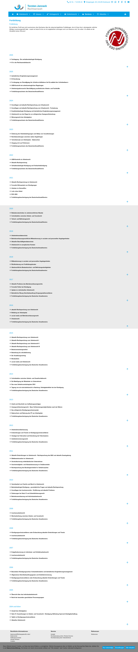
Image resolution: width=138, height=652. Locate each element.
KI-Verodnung (15, 79)
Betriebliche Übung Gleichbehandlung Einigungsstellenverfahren (31, 293)
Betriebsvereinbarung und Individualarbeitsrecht (26, 496)
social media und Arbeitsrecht (20, 362)
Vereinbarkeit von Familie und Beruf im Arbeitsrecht (27, 484)
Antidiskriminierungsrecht (19, 439)
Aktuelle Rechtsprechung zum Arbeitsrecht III (25, 346)
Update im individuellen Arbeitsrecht (22, 290)
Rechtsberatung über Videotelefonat (61, 637)
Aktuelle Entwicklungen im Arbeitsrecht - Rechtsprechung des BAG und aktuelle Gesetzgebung (41, 455)
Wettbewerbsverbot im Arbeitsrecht (22, 458)
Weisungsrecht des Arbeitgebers (21, 117)
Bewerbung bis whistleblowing (21, 352)
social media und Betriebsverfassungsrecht (24, 315)
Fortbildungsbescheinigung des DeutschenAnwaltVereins (29, 197)
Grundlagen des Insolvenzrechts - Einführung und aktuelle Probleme (33, 490)
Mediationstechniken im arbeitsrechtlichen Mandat (27, 213)
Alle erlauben (130, 647)
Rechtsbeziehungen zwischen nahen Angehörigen (27, 137)
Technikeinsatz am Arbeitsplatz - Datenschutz (25, 140)
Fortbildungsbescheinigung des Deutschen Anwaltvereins (29, 296)
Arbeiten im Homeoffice (18, 188)
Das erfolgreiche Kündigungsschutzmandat (24, 410)
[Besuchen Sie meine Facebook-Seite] (119, 2)
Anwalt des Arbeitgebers (19, 611)
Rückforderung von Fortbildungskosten (23, 264)
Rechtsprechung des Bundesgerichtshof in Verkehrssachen (29, 467)
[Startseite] (12, 14)
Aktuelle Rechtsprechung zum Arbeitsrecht (24, 337)
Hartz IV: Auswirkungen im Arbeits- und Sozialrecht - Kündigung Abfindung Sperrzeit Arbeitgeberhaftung (44, 614)
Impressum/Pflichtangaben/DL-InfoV (20, 634)
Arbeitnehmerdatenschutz (19, 235)
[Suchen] (125, 14)
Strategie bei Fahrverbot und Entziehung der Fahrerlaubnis (29, 436)
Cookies (12, 641)
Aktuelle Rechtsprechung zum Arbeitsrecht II (25, 343)
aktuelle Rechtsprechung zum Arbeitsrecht (24, 309)
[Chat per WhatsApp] (115, 2)
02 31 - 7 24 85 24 (75, 2)
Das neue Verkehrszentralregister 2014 (23, 384)
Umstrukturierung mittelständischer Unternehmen (26, 461)
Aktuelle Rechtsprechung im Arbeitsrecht (24, 182)
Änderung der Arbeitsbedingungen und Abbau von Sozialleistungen (32, 134)
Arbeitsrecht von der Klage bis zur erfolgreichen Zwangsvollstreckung (33, 114)
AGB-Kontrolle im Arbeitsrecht (20, 159)
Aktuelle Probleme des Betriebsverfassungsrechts (27, 284)
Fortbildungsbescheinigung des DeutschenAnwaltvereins (29, 248)
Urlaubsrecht (15, 318)
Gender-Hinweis (14, 639)
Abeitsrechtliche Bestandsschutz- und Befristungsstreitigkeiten (31, 267)
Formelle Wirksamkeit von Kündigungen (24, 185)
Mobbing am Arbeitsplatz (19, 312)
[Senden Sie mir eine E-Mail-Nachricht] (112, 2)
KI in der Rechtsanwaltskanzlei (21, 62)
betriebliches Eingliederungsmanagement (24, 76)
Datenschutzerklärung (13, 648)
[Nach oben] (127, 67)
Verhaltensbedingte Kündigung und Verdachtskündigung (29, 165)
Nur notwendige (108, 647)
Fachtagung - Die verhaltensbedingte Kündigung (26, 59)
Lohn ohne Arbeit (16, 191)
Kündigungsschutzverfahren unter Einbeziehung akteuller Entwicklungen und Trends (38, 578)
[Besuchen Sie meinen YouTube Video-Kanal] (128, 2)
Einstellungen (119, 647)
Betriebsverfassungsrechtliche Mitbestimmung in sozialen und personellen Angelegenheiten (40, 238)
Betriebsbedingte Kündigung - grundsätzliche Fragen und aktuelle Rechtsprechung (37, 487)
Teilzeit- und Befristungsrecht (20, 219)
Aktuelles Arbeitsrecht (18, 620)
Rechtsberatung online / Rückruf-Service (62, 636)
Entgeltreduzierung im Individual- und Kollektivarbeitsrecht (30, 552)
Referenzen (94, 634)
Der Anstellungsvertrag (18, 355)
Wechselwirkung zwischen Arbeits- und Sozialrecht (27, 516)
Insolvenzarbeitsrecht (18, 513)
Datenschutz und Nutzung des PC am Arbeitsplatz (27, 413)
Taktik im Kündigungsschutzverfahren (23, 617)
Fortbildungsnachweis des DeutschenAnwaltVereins (27, 91)
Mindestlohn (15, 359)
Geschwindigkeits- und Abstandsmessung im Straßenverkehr (30, 464)
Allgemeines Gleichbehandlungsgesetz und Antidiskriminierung (31, 575)
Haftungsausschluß (15, 637)
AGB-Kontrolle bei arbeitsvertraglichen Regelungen (27, 85)
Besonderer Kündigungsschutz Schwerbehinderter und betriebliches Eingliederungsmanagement (41, 571)
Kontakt (53, 634)
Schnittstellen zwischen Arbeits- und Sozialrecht (26, 216)
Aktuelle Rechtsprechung (19, 162)
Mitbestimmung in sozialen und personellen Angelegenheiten (30, 261)
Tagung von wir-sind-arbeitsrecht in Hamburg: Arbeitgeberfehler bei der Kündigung (37, 387)
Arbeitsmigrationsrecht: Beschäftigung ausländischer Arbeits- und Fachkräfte (35, 88)
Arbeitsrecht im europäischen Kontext (23, 244)
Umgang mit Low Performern (20, 143)
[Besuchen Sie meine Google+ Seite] (122, 2)
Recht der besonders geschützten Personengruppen (27, 597)
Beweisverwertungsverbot (19, 349)
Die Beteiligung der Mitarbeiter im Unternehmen (26, 381)
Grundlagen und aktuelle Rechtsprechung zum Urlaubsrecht (30, 105)
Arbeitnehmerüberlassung (19, 429)
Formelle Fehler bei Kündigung (21, 287)
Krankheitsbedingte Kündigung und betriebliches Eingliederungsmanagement (35, 111)
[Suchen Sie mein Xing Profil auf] (125, 2)
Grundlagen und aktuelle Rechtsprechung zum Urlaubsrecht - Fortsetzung (34, 108)
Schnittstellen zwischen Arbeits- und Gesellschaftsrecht (28, 378)
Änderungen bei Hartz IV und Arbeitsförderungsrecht (27, 493)
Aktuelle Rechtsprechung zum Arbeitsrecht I (25, 340)
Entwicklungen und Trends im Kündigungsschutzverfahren (29, 432)
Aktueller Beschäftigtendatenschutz (22, 241)
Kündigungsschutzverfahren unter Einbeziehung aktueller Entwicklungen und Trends (38, 532)
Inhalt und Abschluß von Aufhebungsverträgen (26, 404)
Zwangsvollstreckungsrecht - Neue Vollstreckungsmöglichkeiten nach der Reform (36, 407)
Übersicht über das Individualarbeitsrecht (24, 594)
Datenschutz (13, 636)
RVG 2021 (14, 194)
